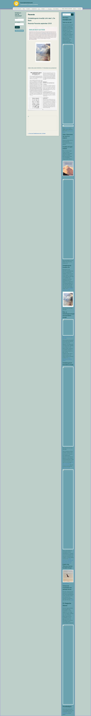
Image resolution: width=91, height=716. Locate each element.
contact (72, 599)
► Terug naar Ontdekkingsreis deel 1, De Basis (36, 133)
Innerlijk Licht (67, 20)
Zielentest (67, 128)
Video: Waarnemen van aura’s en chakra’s (68, 136)
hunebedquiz (65, 713)
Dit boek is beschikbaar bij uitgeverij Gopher (68, 464)
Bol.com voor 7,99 (66, 467)
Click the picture (66, 583)
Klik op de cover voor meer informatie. (68, 337)
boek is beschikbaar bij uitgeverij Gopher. (67, 359)
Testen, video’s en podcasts (67, 8)
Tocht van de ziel (67, 22)
